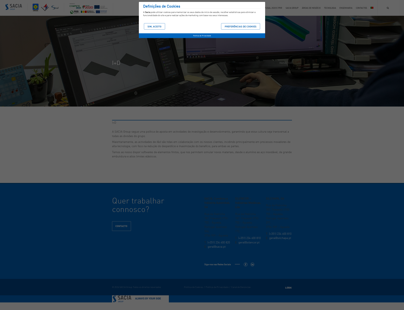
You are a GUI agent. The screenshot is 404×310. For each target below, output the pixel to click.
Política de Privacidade (202, 36)
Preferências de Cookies (240, 26)
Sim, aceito (154, 26)
